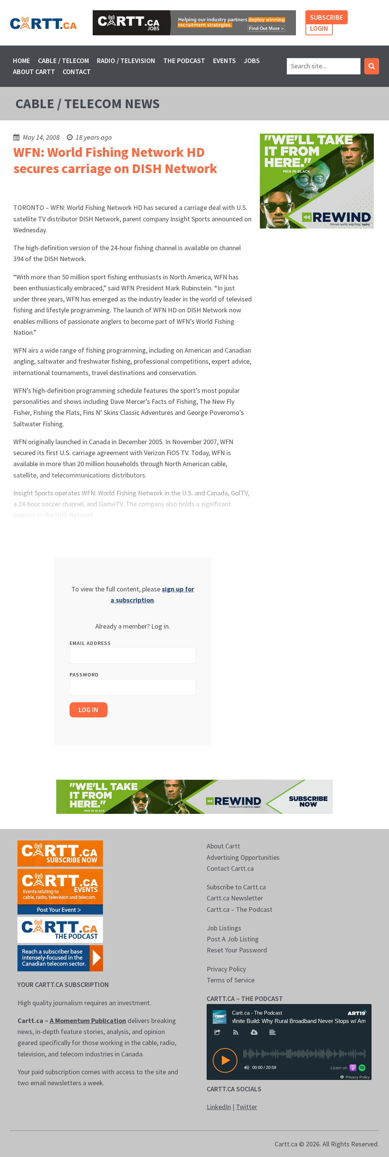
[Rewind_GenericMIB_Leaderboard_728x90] (194, 796)
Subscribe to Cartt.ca (236, 887)
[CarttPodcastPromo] (60, 929)
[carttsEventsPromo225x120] (60, 891)
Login (319, 28)
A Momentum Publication (88, 1020)
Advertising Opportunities (243, 857)
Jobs (252, 60)
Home (21, 60)
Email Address (90, 643)
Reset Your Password (237, 950)
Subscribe (326, 17)
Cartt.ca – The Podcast (239, 909)
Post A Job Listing (233, 939)
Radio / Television (126, 60)
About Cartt (34, 71)
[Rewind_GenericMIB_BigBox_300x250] (317, 180)
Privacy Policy (226, 969)
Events (224, 60)
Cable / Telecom (63, 60)
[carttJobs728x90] (194, 22)
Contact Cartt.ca (230, 868)
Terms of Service (231, 980)
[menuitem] (21, 60)
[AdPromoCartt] (60, 957)
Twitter (246, 1106)
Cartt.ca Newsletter (235, 898)
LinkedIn (219, 1106)
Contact (77, 71)
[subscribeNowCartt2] (60, 852)
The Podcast (184, 60)
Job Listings (224, 928)
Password (84, 674)
